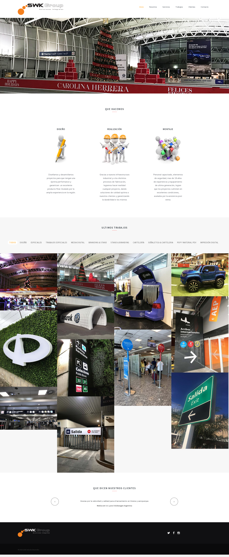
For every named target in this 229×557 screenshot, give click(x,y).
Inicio (141, 7)
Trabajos (179, 7)
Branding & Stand (98, 242)
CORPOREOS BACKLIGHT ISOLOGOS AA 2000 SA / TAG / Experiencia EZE (28, 346)
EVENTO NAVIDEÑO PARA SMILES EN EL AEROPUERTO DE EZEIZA (28, 279)
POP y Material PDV (186, 242)
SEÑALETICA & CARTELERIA (160, 242)
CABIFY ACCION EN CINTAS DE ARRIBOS (142, 290)
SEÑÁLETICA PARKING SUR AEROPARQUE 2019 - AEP (28, 405)
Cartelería (138, 242)
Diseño (23, 242)
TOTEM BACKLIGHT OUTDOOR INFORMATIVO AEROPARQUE (86, 365)
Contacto (204, 7)
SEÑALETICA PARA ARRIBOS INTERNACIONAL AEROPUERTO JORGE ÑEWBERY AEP (200, 330)
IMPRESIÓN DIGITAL (209, 242)
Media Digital (78, 242)
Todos (12, 242)
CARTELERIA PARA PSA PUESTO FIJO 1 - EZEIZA (85, 432)
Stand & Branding (120, 242)
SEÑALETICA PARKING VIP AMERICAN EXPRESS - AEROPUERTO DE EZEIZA (200, 408)
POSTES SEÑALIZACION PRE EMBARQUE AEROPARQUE (143, 365)
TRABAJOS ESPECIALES (57, 242)
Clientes (191, 7)
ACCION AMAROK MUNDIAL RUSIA (85, 316)
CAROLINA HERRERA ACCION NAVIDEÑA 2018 (85, 272)
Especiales (36, 242)
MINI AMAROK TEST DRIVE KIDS (200, 273)
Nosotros (153, 7)
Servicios (166, 7)
